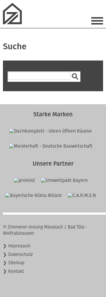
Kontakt (16, 271)
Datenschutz (20, 254)
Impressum (19, 246)
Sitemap (16, 262)
